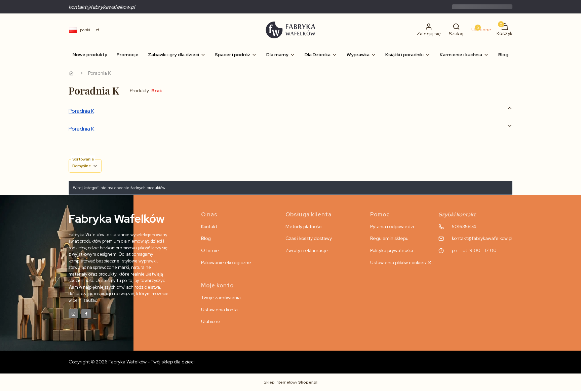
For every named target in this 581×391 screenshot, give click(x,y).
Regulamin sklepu (389, 238)
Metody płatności (303, 226)
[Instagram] (73, 313)
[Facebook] (86, 313)
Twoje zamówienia (221, 297)
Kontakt (209, 226)
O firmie (210, 250)
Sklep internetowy (290, 382)
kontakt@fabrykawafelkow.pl (102, 6)
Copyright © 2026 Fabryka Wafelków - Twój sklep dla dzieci (132, 362)
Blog (206, 238)
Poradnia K (81, 110)
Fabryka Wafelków (71, 73)
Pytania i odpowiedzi (392, 226)
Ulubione (210, 321)
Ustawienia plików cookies (398, 262)
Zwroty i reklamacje (306, 250)
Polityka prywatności (391, 250)
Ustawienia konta (219, 310)
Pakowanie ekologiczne (226, 262)
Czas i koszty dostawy (308, 238)
